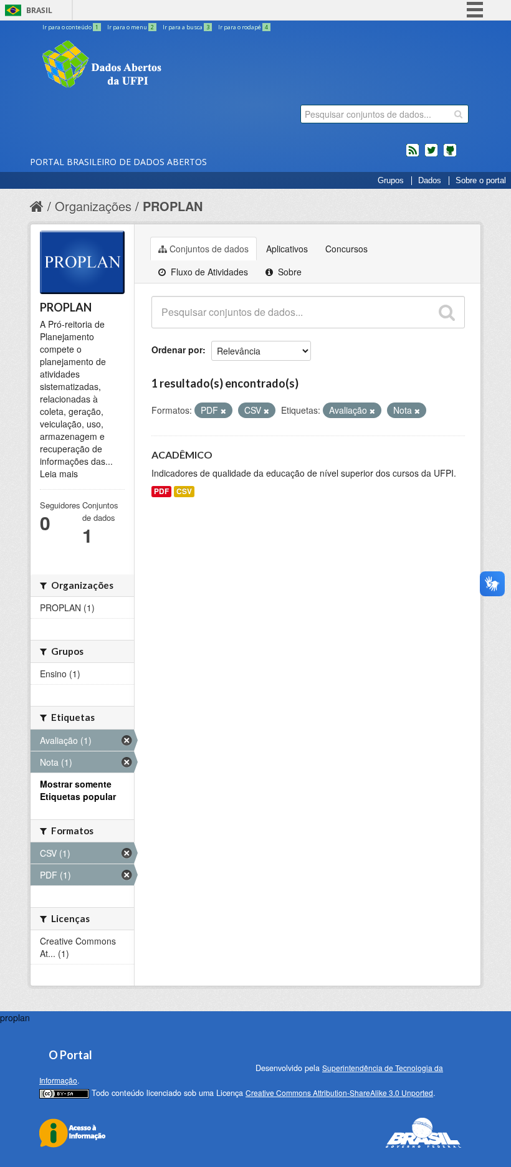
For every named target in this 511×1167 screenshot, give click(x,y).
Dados (429, 180)
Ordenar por (177, 349)
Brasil (39, 10)
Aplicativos (287, 248)
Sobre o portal (481, 180)
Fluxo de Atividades (208, 271)
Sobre (288, 271)
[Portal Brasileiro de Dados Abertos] (176, 65)
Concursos (346, 248)
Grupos (391, 180)
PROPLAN (173, 206)
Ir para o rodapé (243, 27)
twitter (431, 155)
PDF (161, 491)
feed (412, 155)
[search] (458, 114)
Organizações (93, 206)
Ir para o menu (130, 27)
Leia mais (59, 473)
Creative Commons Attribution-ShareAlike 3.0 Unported (339, 1092)
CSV (184, 491)
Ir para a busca (186, 27)
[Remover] (223, 411)
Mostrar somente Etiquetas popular (78, 790)
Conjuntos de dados (209, 248)
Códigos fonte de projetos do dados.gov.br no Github (450, 155)
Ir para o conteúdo (70, 27)
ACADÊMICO (182, 454)
